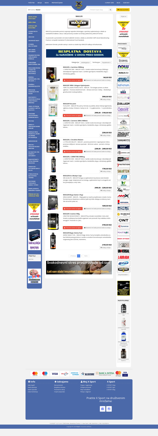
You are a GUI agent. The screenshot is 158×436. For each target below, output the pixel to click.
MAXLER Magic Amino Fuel (72, 233)
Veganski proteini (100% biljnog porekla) (34, 57)
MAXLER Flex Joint (69, 104)
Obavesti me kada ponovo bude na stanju (98, 80)
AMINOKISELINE (32, 141)
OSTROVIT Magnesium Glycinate (123, 328)
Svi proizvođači (122, 274)
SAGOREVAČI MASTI (33, 40)
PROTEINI (31, 121)
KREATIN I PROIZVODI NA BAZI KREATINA (34, 146)
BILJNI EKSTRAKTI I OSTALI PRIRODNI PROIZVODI (33, 161)
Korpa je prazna (123, 10)
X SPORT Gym (111, 387)
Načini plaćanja (32, 387)
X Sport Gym (109, 3)
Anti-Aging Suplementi (32, 50)
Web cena (32, 22)
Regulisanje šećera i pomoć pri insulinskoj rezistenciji (34, 70)
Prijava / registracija (86, 385)
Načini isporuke (32, 389)
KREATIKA (31, 259)
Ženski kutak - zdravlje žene (34, 195)
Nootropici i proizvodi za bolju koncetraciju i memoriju (34, 100)
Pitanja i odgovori (85, 392)
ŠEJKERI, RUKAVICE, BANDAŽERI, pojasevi (34, 189)
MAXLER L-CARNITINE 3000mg (74, 157)
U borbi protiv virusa (32, 32)
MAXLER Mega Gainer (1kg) (73, 195)
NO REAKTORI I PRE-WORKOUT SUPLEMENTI (34, 154)
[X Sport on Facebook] (102, 409)
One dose (31, 37)
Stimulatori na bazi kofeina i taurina (33, 175)
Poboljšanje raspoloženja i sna (34, 63)
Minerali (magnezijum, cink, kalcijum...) (34, 79)
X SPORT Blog (111, 389)
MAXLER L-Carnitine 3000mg (73, 67)
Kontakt (126, 3)
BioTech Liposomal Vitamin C (124, 359)
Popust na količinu (32, 27)
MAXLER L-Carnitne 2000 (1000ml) (75, 121)
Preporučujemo (57, 3)
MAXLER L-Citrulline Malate (73, 140)
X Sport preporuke (59, 392)
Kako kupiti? (31, 385)
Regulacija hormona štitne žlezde (33, 91)
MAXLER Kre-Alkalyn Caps (72, 176)
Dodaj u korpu (106, 99)
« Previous (73, 256)
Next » (86, 256)
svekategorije (85, 62)
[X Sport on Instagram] (109, 409)
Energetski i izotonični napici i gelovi (34, 168)
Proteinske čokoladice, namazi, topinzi (33, 183)
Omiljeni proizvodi (85, 387)
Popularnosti (106, 62)
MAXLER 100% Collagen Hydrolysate (76, 85)
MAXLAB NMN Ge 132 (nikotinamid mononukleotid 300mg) (123, 344)
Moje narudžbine (85, 389)
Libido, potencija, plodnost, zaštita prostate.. (34, 108)
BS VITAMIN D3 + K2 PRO (124, 314)
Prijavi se (123, 16)
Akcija (40, 3)
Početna (31, 3)
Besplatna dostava (32, 18)
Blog (118, 3)
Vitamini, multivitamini (32, 45)
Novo (47, 3)
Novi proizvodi (58, 385)
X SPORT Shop (111, 385)
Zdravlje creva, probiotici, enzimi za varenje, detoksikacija (34, 134)
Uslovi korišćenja (33, 392)
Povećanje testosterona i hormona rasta (33, 115)
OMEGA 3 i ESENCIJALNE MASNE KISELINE (34, 126)
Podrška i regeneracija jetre (34, 85)
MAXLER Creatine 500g (71, 214)
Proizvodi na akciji (59, 389)
